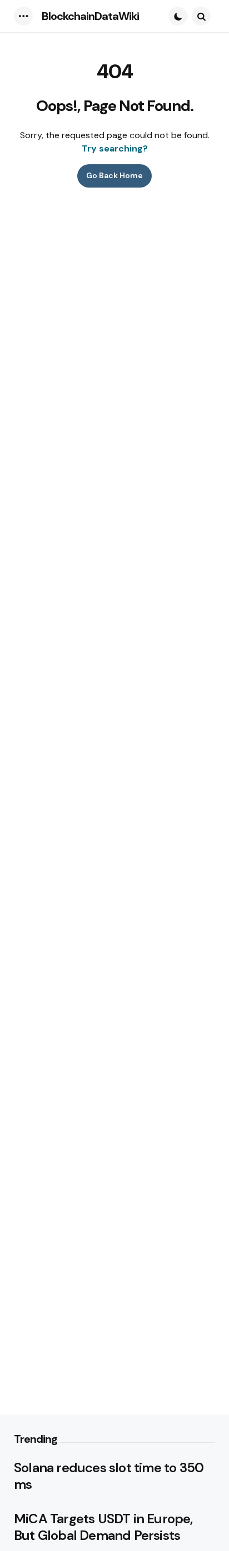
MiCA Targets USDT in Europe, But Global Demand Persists (103, 1527)
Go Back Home (114, 175)
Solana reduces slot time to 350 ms (108, 1476)
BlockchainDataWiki (90, 16)
